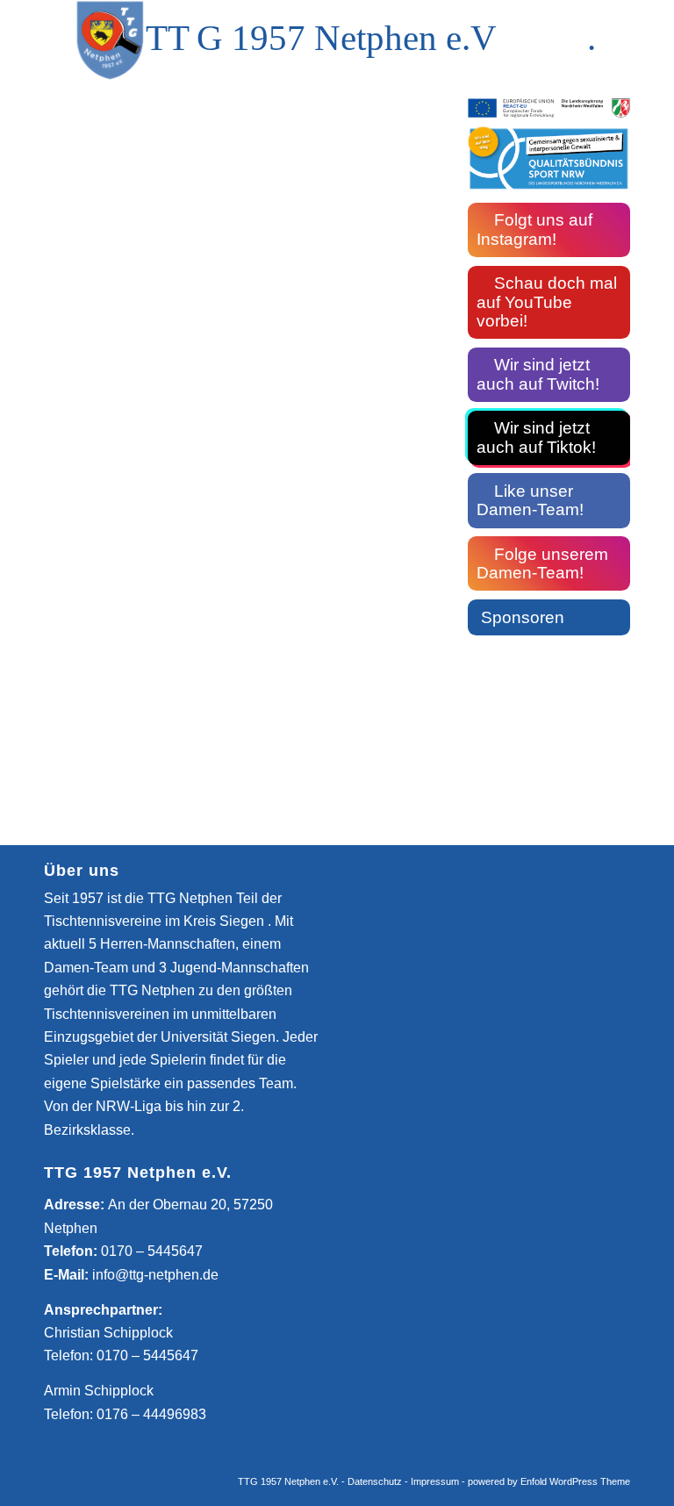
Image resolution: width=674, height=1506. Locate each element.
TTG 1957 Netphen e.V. (289, 1481)
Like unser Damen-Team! (530, 501)
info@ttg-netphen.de (155, 1274)
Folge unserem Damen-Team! (542, 564)
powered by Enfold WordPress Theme (549, 1481)
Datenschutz (375, 1481)
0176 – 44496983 (151, 1414)
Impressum (435, 1481)
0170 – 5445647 (152, 1251)
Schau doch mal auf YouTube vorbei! (547, 302)
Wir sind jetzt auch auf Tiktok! (536, 437)
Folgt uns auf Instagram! (534, 229)
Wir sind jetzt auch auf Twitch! (538, 374)
